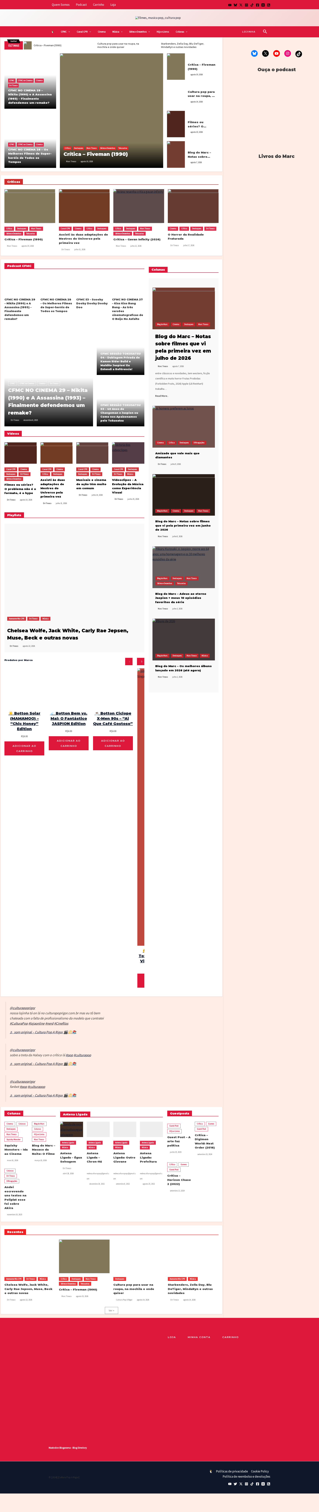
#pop (69, 1055)
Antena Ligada (68, 1142)
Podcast (81, 5)
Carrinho (98, 5)
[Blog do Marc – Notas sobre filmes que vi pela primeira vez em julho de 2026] (176, 154)
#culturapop (82, 1055)
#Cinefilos (61, 1023)
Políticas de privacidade (232, 1471)
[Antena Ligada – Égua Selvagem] (71, 1129)
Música (115, 31)
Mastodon (54, 1447)
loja (172, 1337)
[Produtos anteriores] (129, 661)
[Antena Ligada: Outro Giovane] (124, 1129)
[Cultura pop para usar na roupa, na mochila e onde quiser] (176, 95)
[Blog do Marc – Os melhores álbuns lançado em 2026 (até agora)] (183, 639)
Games (211, 1123)
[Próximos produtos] (140, 661)
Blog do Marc (193, 145)
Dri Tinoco (13, 85)
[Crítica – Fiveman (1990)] (111, 110)
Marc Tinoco (92, 148)
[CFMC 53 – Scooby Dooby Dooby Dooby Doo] (92, 284)
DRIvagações (199, 442)
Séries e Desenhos (138, 31)
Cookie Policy (260, 1471)
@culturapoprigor (22, 1008)
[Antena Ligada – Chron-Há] (98, 1129)
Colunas (180, 31)
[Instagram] (246, 5)
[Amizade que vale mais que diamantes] (183, 427)
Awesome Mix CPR (16, 618)
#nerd (49, 1023)
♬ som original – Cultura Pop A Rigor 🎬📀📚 (43, 1032)
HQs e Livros (163, 31)
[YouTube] (229, 5)
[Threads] (263, 5)
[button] (68, 31)
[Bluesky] (235, 5)
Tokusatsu (123, 148)
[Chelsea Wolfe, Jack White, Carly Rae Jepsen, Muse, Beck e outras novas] (54, 573)
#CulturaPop (19, 1023)
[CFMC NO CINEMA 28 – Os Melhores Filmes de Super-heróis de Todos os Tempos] (56, 284)
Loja (113, 5)
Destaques (78, 148)
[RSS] (268, 5)
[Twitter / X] (241, 5)
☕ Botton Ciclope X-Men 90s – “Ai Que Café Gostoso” (113, 718)
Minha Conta (199, 1337)
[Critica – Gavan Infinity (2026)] (138, 206)
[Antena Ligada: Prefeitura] (151, 1129)
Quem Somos (61, 5)
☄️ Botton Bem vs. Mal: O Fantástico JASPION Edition (68, 718)
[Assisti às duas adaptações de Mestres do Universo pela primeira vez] (84, 206)
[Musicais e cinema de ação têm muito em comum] (92, 453)
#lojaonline (36, 1023)
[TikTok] (252, 5)
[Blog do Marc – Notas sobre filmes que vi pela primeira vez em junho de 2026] (183, 495)
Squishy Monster (13, 1139)
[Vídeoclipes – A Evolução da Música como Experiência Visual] (128, 453)
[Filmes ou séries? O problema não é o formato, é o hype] (176, 124)
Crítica (68, 148)
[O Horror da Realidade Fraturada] (193, 206)
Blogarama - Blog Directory (73, 1447)
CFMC (64, 31)
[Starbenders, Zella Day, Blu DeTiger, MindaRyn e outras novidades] (193, 1256)
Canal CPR (82, 31)
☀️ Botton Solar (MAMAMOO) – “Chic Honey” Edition (24, 721)
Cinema (102, 31)
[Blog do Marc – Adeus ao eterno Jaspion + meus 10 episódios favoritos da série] (183, 567)
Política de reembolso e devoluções (246, 1476)
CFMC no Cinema (25, 80)
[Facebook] (257, 5)
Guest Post (174, 1125)
